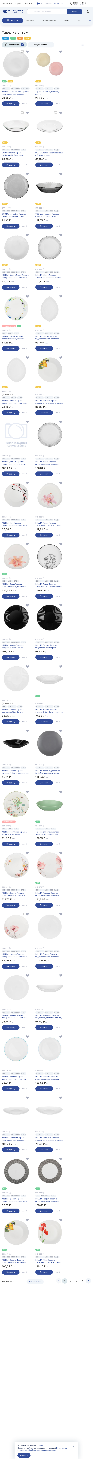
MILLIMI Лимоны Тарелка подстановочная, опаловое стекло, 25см (14, 1261)
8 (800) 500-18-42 (79, 3)
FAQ (79, 21)
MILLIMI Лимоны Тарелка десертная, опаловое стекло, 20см (48, 401)
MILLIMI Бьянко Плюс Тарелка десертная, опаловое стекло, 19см (15, 276)
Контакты (28, 3)
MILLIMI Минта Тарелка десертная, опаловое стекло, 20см (48, 276)
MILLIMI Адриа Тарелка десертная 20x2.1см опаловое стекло (48, 585)
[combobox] (41, 44)
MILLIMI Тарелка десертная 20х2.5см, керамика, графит (47, 772)
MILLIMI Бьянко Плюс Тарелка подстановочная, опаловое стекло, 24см (15, 92)
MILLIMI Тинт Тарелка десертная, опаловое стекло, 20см (15, 524)
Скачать (67, 21)
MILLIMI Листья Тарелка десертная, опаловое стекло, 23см (15, 401)
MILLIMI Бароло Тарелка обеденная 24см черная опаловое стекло (12, 646)
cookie (40, 1446)
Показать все (35, 1281)
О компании (30, 21)
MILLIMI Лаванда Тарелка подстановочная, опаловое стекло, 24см (47, 1077)
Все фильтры (16, 45)
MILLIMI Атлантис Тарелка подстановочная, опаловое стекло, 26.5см (14, 1138)
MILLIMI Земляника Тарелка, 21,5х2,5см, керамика (14, 833)
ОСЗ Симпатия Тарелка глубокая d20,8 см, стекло (13, 154)
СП (13, 38)
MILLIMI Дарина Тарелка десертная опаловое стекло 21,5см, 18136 (14, 463)
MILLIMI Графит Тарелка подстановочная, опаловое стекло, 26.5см (47, 1200)
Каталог (15, 20)
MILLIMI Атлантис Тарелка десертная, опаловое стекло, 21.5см (48, 1138)
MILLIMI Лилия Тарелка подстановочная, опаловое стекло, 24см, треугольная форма (14, 585)
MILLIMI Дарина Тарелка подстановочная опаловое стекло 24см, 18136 (13, 894)
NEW (5, 38)
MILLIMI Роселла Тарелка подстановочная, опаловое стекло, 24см (47, 894)
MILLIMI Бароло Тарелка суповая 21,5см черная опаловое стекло (16, 772)
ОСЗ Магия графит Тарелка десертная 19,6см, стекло (14, 215)
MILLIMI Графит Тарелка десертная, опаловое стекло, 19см (15, 1200)
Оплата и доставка (49, 21)
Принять (24, 1455)
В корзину (10, 104)
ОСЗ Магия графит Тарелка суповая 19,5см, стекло (47, 215)
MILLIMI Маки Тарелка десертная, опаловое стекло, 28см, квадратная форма (48, 1261)
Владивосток (58, 3)
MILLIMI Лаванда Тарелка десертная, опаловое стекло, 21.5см (15, 1077)
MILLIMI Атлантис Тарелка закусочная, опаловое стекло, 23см (48, 1016)
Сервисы (19, 3)
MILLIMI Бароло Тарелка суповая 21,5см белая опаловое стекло (49, 710)
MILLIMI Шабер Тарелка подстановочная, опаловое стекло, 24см (14, 337)
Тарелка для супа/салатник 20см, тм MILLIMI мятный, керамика (47, 833)
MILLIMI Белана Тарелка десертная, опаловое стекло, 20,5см (15, 1016)
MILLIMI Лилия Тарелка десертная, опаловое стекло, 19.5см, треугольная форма (48, 524)
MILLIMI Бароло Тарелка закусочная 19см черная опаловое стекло (46, 646)
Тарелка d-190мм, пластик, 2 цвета (47, 92)
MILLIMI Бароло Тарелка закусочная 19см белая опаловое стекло (12, 710)
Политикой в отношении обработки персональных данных (42, 1449)
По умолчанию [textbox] (40, 45)
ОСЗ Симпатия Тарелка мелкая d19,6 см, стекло (49, 154)
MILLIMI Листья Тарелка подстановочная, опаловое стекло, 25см (47, 337)
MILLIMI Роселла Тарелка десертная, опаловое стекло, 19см (15, 955)
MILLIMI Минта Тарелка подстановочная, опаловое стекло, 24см (47, 463)
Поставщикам (7, 3)
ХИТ (27, 38)
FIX (20, 38)
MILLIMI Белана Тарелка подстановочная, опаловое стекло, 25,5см (47, 955)
